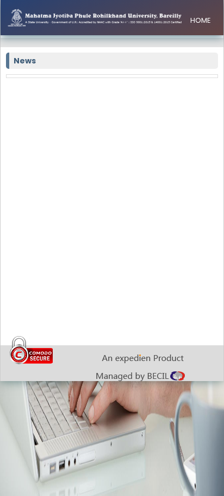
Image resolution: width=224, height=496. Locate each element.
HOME (200, 20)
